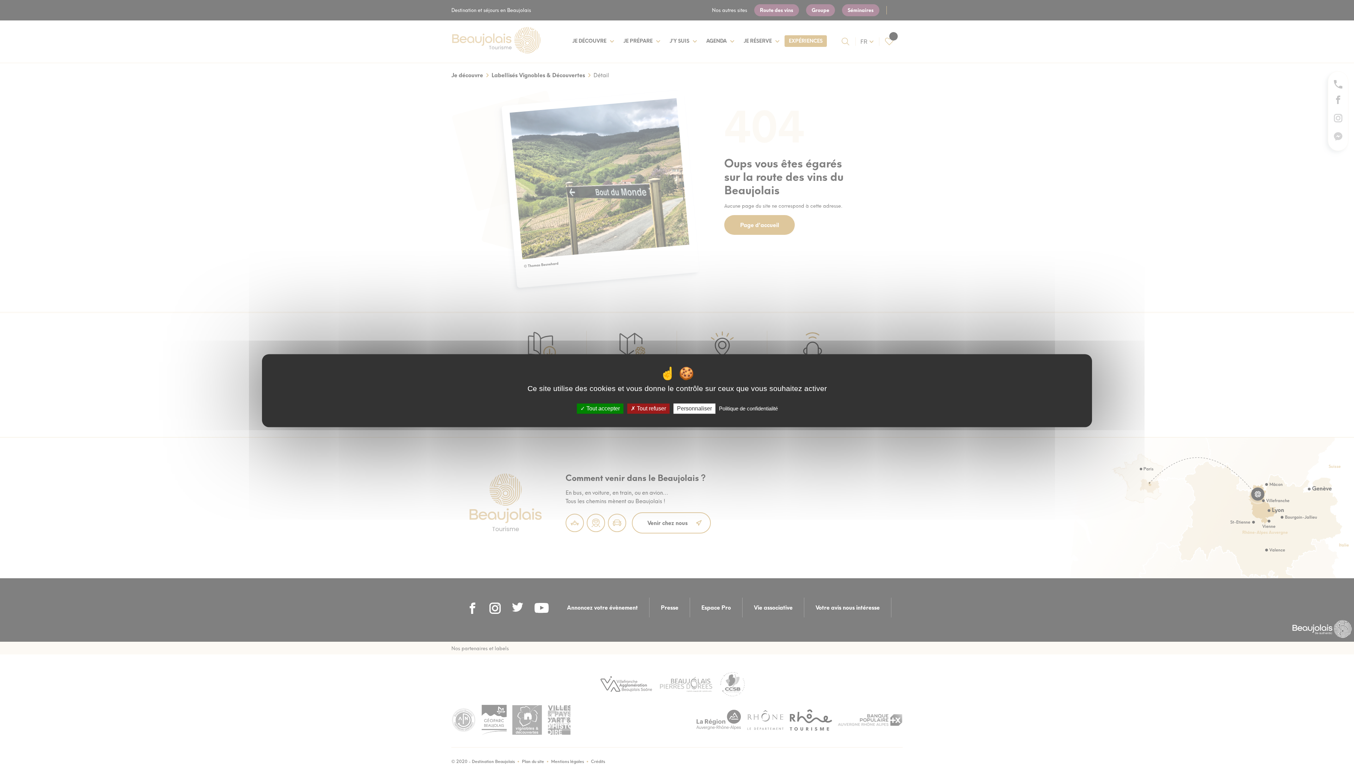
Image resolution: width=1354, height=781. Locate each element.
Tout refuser (650, 408)
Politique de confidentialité (748, 408)
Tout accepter (602, 408)
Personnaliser (694, 408)
